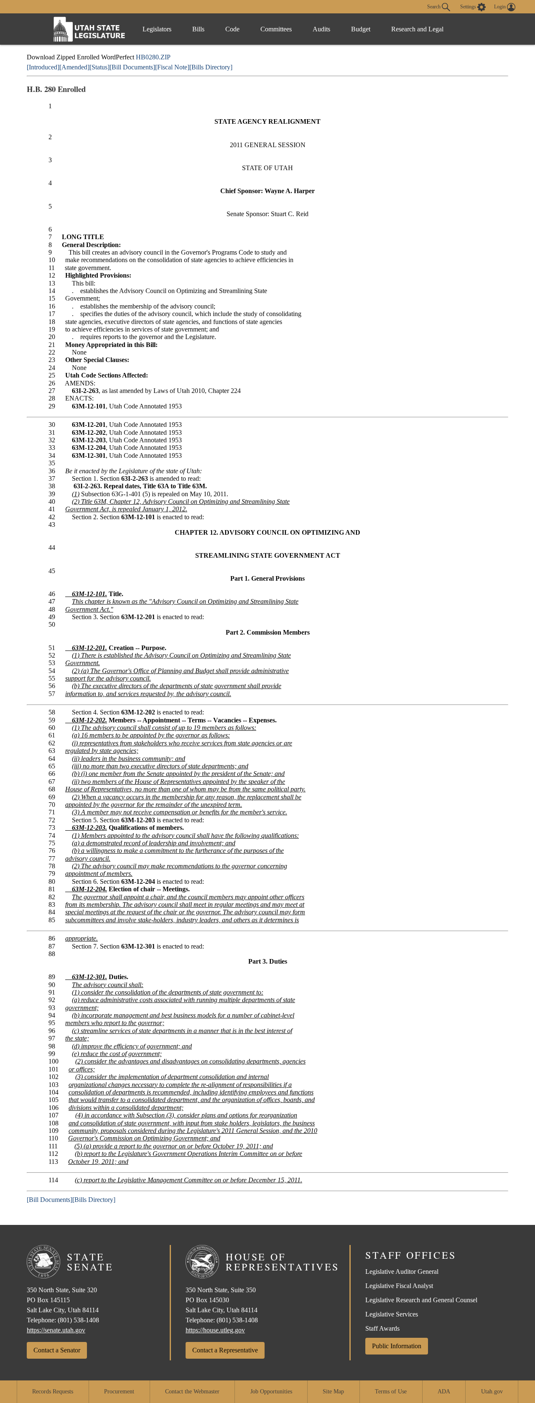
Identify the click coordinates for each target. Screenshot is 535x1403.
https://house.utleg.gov (215, 1330)
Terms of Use (391, 1391)
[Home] (89, 29)
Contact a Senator (56, 1350)
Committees (276, 29)
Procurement (119, 1391)
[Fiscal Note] (172, 67)
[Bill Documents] (132, 67)
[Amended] (74, 67)
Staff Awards (382, 1328)
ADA (444, 1391)
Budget (360, 29)
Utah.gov (492, 1391)
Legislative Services (391, 1314)
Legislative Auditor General (401, 1271)
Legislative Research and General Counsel (421, 1300)
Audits (321, 29)
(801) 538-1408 (78, 1320)
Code (232, 29)
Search (434, 6)
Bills (198, 29)
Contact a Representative (225, 1350)
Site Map (333, 1391)
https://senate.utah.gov (56, 1330)
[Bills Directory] (210, 67)
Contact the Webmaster (192, 1391)
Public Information (396, 1345)
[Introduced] (43, 67)
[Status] (99, 67)
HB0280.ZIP (153, 57)
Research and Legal (417, 29)
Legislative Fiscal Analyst (399, 1285)
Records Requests (52, 1391)
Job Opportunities (271, 1391)
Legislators (157, 29)
